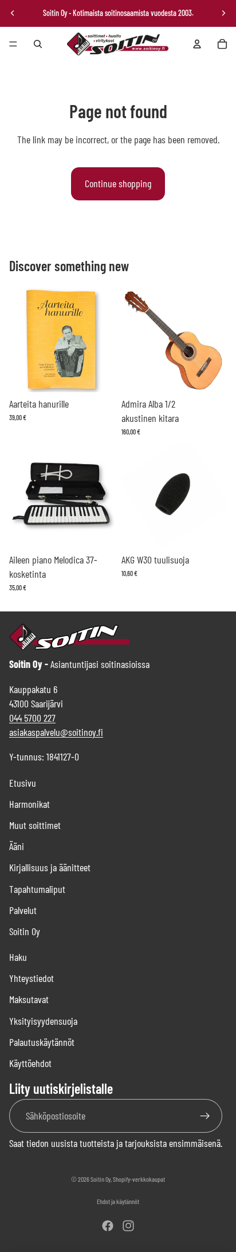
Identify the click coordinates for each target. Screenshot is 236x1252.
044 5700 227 (32, 717)
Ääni (16, 846)
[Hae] (37, 44)
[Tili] (197, 44)
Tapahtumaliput (37, 889)
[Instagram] (128, 1226)
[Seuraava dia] (223, 13)
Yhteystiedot (31, 978)
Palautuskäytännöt (41, 1042)
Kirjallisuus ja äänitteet (50, 867)
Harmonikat (29, 804)
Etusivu (22, 782)
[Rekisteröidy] (205, 1116)
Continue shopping (118, 183)
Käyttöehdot (30, 1063)
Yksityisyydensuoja (43, 1021)
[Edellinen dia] (12, 13)
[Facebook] (108, 1226)
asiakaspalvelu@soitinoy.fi (56, 732)
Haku (18, 957)
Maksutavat (29, 999)
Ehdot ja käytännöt (118, 1201)
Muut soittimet (35, 825)
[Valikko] (13, 44)
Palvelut (23, 910)
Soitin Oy (24, 931)
